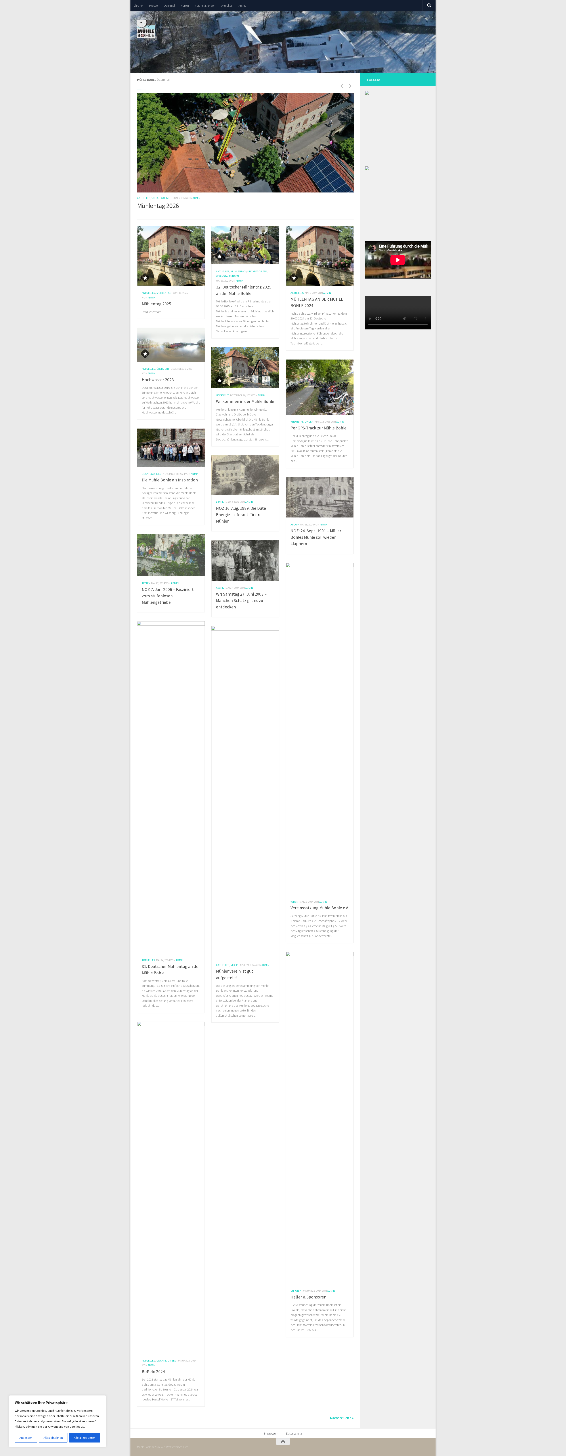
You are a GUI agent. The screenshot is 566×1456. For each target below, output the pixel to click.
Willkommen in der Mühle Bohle (245, 401)
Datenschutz (294, 1433)
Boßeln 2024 (153, 1371)
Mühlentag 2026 (158, 206)
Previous (342, 86)
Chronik (138, 6)
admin (196, 198)
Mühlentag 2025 (156, 303)
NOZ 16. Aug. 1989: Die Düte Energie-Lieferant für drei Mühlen (241, 515)
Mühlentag (164, 292)
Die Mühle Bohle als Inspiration (170, 480)
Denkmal (169, 6)
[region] (57, 1421)
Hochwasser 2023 (158, 379)
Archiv (242, 6)
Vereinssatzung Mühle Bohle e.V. (320, 907)
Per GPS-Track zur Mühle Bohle (318, 428)
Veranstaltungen (205, 6)
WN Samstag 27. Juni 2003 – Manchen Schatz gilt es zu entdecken (241, 600)
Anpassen (26, 1438)
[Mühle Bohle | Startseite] (146, 29)
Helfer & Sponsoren (308, 1297)
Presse (153, 6)
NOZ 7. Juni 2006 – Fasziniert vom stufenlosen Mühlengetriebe (168, 596)
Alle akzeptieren (85, 1438)
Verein (185, 6)
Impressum (271, 1433)
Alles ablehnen (53, 1438)
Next (350, 86)
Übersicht (163, 368)
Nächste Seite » (342, 1418)
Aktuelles (226, 6)
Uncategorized (162, 198)
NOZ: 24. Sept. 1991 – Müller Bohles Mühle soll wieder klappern (316, 537)
